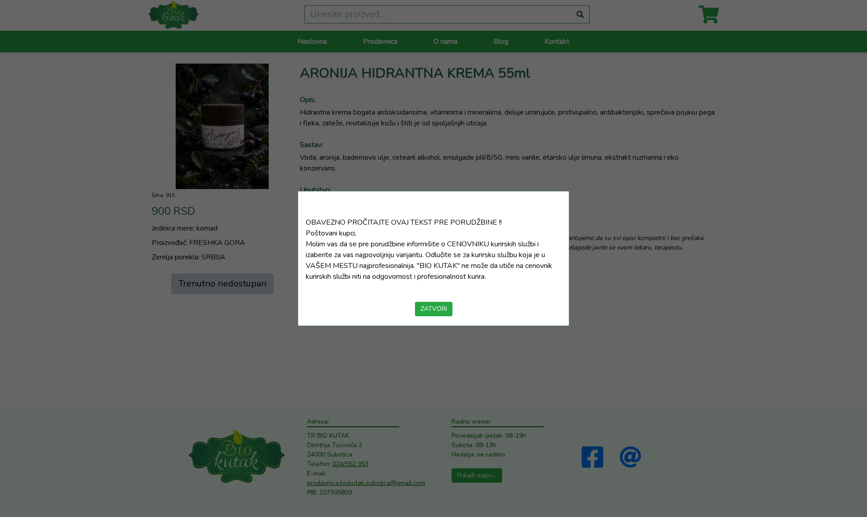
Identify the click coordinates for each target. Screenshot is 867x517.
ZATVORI (433, 309)
